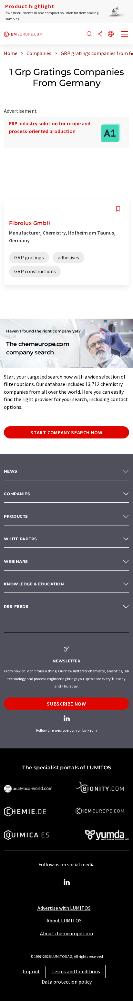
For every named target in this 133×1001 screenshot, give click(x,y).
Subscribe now (66, 703)
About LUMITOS (64, 920)
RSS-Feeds (16, 606)
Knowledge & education (34, 584)
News (10, 471)
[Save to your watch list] (118, 209)
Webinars (16, 561)
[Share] (100, 34)
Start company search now (66, 432)
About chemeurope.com (66, 933)
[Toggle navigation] (125, 35)
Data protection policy (67, 981)
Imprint (31, 971)
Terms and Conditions (76, 971)
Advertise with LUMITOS (64, 908)
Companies (17, 493)
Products (16, 516)
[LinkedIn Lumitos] (66, 882)
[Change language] (110, 34)
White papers (20, 538)
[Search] (89, 34)
